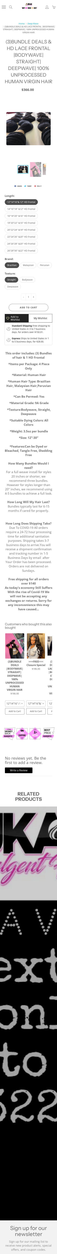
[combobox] (14, 704)
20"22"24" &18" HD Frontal (21, 229)
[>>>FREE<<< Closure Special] (36, 646)
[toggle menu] (3, 7)
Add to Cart (15, 711)
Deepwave (12, 286)
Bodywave (27, 279)
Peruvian (44, 265)
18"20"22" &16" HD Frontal (21, 222)
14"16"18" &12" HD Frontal (21, 208)
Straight (11, 279)
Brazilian (12, 265)
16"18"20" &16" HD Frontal (21, 215)
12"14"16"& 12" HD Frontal (21, 201)
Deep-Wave (33, 23)
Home (22, 23)
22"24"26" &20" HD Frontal (21, 236)
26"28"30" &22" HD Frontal (21, 250)
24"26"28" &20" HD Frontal (21, 243)
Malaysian (28, 265)
